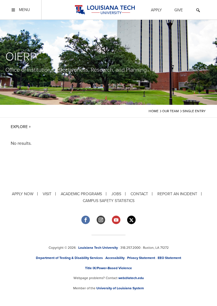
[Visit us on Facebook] (85, 220)
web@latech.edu (131, 278)
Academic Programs (81, 194)
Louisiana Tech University (98, 248)
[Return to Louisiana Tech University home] (105, 10)
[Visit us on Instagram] (101, 220)
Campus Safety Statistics (108, 200)
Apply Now (22, 194)
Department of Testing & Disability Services (69, 258)
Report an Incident (177, 194)
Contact (139, 194)
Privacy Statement (141, 258)
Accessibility (115, 258)
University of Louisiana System (120, 288)
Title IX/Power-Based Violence (108, 268)
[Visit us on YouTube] (116, 220)
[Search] (198, 11)
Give (178, 10)
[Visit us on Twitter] (131, 220)
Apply (156, 10)
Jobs (116, 194)
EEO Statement (169, 258)
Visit (47, 194)
